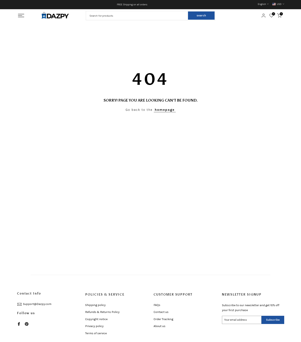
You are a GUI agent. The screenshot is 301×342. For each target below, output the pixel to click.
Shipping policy (95, 305)
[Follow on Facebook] (19, 324)
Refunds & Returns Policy (102, 312)
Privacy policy (94, 326)
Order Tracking (163, 319)
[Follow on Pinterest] (26, 324)
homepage (165, 110)
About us (159, 326)
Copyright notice (96, 319)
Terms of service (96, 333)
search (201, 15)
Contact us (161, 312)
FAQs (157, 305)
